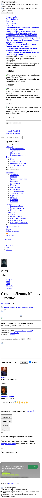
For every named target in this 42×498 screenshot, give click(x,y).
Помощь (4, 490)
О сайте (17, 490)
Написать (24, 362)
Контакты (24, 490)
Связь (8, 284)
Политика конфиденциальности (23, 494)
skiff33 (3, 377)
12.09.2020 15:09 (7, 379)
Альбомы (9, 286)
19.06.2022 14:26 (7, 398)
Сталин (12, 335)
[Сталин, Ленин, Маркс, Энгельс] (17, 307)
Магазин (9, 288)
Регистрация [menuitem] (15, 133)
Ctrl (23, 339)
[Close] (2, 432)
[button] (12, 17)
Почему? (30, 411)
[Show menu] (16, 2)
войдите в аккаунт (8, 444)
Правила (21, 492)
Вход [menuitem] (8, 133)
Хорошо (33, 467)
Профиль (9, 280)
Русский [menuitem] (9, 131)
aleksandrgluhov (7, 396)
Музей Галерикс (12, 143)
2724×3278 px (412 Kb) (24, 331)
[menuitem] (20, 131)
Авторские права (8, 496)
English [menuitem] (15, 131)
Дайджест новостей (13, 123)
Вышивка (5, 304)
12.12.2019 (14, 333)
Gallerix (11, 483)
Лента (8, 282)
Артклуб (12, 169)
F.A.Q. (11, 490)
